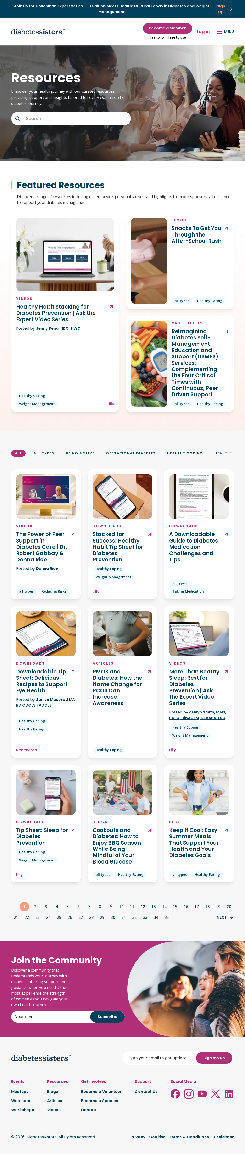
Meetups (19, 1091)
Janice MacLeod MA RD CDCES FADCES (45, 702)
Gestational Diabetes (131, 453)
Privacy (137, 1137)
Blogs (179, 220)
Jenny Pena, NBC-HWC (58, 328)
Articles (103, 663)
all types (182, 301)
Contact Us (146, 1091)
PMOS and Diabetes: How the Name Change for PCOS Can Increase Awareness (117, 688)
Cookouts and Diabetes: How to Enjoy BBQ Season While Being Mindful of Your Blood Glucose (117, 846)
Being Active (80, 453)
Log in (203, 31)
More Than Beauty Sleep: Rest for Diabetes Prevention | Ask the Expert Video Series (194, 688)
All (18, 453)
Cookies (157, 1137)
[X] (215, 1094)
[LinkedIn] (229, 1094)
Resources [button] (57, 1081)
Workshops (22, 1110)
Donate (88, 1110)
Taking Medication (188, 591)
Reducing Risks (54, 591)
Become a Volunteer (101, 1091)
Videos (24, 298)
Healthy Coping (32, 395)
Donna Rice (47, 568)
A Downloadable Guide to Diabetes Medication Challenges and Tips (193, 547)
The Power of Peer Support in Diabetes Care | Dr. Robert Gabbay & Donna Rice (41, 547)
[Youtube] (202, 1094)
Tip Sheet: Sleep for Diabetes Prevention (42, 836)
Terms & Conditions (189, 1137)
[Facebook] (175, 1094)
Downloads (107, 526)
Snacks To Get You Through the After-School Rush (197, 234)
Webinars (20, 1100)
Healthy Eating (209, 301)
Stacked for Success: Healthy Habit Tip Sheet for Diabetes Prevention (118, 547)
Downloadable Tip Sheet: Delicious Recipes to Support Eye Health (42, 681)
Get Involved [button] (93, 1081)
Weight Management (37, 404)
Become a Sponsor (100, 1100)
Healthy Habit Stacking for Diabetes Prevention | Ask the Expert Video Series (56, 313)
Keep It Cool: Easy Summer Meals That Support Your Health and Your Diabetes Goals (194, 843)
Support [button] (143, 1081)
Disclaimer (223, 1137)
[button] (17, 118)
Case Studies (187, 323)
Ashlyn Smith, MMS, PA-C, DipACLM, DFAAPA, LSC (197, 715)
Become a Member (167, 28)
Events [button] (17, 1081)
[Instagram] (189, 1094)
